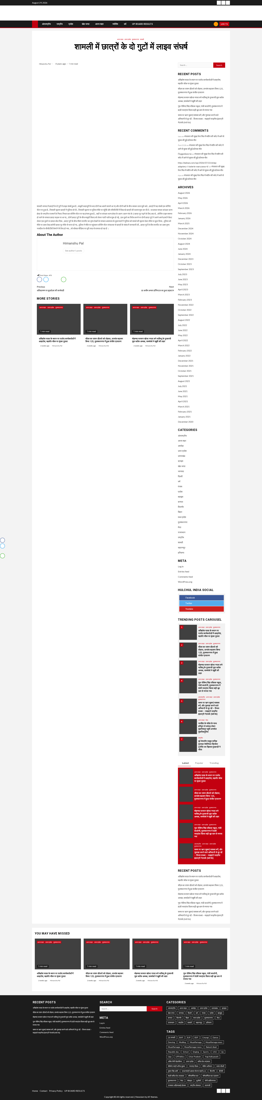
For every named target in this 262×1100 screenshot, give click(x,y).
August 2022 (184, 320)
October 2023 (184, 264)
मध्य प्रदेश (182, 517)
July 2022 (182, 325)
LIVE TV (224, 24)
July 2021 (182, 386)
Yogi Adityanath (211, 1056)
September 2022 (186, 315)
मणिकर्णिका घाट (193, 1076)
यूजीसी (198, 1080)
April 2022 (183, 340)
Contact (43, 1090)
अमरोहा (181, 445)
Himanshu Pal (45, 64)
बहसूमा (180, 496)
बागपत (180, 501)
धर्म (125, 24)
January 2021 (184, 416)
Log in (181, 566)
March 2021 (184, 406)
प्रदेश (71, 24)
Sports (206, 1052)
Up (222, 1052)
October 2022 (184, 309)
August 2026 (184, 193)
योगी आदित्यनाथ (210, 1080)
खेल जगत (85, 24)
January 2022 (184, 355)
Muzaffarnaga (196, 1042)
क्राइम (180, 461)
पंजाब (180, 486)
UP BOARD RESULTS (142, 24)
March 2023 (184, 294)
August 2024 (184, 243)
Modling (182, 1042)
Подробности (184, 154)
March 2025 (184, 223)
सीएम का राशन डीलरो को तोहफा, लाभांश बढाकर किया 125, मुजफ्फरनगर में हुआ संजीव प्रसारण (104, 340)
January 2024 (184, 254)
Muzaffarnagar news (193, 1047)
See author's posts (73, 250)
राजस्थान (181, 532)
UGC (215, 1052)
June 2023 (182, 279)
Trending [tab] (214, 763)
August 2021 (184, 381)
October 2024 (184, 238)
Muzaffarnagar (174, 1047)
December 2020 (185, 421)
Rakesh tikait (211, 1047)
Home (35, 1090)
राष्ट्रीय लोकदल (195, 1085)
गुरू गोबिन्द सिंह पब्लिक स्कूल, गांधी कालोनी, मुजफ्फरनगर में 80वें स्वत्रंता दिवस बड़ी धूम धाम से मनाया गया (209, 686)
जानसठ (181, 471)
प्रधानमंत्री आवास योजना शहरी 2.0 (194, 1071)
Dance (215, 1037)
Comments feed (185, 576)
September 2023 (186, 269)
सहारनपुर (181, 547)
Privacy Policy (55, 1090)
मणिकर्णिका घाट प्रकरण (211, 1076)
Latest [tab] (185, 763)
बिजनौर (181, 506)
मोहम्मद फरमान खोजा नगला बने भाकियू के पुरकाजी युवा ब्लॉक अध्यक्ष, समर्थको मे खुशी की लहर (151, 340)
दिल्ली (180, 476)
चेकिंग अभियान (207, 1066)
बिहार (180, 512)
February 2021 (185, 411)
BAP (181, 1037)
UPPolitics (180, 1056)
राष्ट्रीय (60, 24)
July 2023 (182, 274)
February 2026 (185, 213)
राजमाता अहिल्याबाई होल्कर (177, 1085)
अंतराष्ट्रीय (46, 24)
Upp (170, 1056)
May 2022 (183, 335)
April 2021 (183, 401)
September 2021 (186, 376)
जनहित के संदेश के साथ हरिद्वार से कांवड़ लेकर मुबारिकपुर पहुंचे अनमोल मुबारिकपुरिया (207, 727)
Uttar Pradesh (195, 1056)
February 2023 (185, 299)
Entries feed (183, 571)
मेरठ (179, 527)
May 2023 (183, 284)
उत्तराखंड (181, 456)
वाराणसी (207, 1085)
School (186, 1052)
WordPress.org (185, 581)
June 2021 (182, 391)
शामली (142, 39)
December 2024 (185, 228)
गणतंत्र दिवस (193, 1066)
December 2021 (185, 360)
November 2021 (185, 365)
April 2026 (183, 203)
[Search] (210, 24)
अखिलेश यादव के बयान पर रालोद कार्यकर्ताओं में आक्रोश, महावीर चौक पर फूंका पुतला (57, 340)
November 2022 (185, 304)
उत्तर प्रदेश (127, 39)
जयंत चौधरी (220, 1066)
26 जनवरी (171, 1037)
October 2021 (184, 370)
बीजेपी (221, 1071)
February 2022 (185, 350)
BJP (188, 1037)
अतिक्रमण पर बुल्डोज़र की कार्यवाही (50, 288)
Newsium (139, 1096)
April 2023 (183, 289)
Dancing (171, 1042)
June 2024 (182, 248)
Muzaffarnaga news (214, 1042)
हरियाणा (181, 552)
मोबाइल (189, 1080)
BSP (196, 1037)
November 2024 (185, 233)
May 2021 (183, 396)
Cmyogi (205, 1037)
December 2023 (185, 259)
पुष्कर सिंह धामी (173, 1071)
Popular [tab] (199, 763)
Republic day (173, 1052)
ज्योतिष (115, 24)
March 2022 (184, 345)
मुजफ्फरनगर (135, 39)
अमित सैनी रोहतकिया (175, 1061)
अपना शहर (99, 24)
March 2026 (184, 208)
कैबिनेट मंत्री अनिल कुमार (176, 1066)
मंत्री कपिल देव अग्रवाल (176, 1076)
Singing (196, 1052)
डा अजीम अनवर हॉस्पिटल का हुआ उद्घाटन (157, 288)
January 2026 (184, 218)
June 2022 (182, 330)
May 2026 (183, 198)
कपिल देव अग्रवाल (204, 1061)
